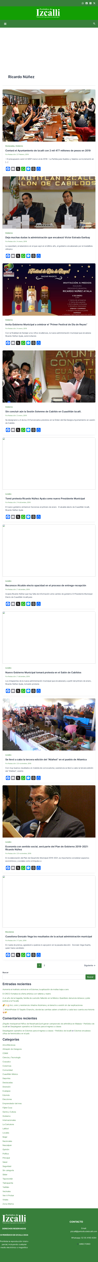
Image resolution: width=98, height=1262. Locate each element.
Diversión (7, 1087)
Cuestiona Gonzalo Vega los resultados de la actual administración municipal (48, 936)
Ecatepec (7, 1091)
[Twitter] (94, 3)
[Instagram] (90, 3)
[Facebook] (86, 3)
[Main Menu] (5, 24)
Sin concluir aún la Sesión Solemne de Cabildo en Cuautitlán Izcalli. (43, 411)
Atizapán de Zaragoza (12, 1049)
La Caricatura (8, 1124)
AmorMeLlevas (9, 1045)
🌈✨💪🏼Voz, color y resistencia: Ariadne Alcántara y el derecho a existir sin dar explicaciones (43, 1005)
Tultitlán (6, 1187)
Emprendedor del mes (12, 1103)
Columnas (7, 1066)
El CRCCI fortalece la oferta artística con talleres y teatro (27, 994)
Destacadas (10, 146)
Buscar (5, 972)
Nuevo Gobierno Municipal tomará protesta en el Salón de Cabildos (43, 672)
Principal (6, 1158)
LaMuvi (6, 1128)
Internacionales (9, 1120)
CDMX (5, 1053)
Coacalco (7, 1062)
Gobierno (19, 146)
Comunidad (8, 1070)
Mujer (5, 1137)
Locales (8, 494)
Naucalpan (7, 1145)
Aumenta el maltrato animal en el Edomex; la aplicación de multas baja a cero (36, 989)
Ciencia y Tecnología (11, 1057)
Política (6, 1154)
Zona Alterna (8, 1204)
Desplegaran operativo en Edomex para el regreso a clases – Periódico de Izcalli (37, 1031)
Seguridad (7, 1166)
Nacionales (7, 1141)
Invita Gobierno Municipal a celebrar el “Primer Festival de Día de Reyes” (46, 324)
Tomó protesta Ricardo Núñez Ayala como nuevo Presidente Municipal (45, 498)
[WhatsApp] (83, 3)
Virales (5, 1200)
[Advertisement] (49, 47)
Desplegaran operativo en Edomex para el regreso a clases (35, 1026)
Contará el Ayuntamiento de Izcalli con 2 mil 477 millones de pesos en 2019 (48, 150)
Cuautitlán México (10, 1074)
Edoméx (6, 1095)
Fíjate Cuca (7, 1108)
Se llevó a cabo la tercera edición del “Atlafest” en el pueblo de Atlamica (46, 759)
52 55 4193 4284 (88, 1238)
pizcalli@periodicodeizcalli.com (83, 1231)
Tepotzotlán (8, 1179)
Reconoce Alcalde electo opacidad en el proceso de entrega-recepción (45, 585)
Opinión (6, 1149)
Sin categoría (8, 1170)
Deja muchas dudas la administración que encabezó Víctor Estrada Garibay (47, 237)
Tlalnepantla (8, 1183)
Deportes (6, 1078)
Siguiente (89, 965)
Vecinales (7, 1191)
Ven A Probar (8, 1195)
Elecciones (9, 932)
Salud (5, 1162)
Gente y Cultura (9, 1112)
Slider (5, 1174)
